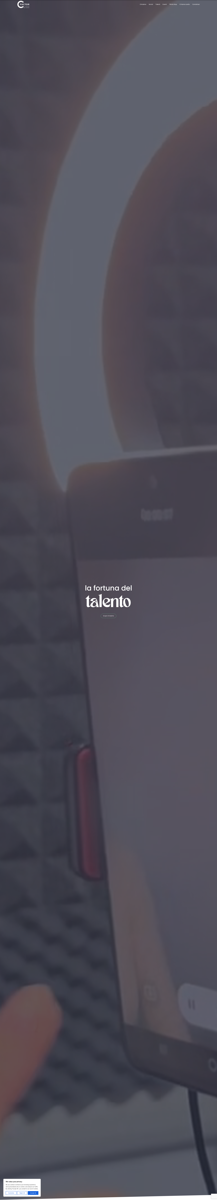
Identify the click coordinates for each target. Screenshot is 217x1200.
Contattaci (196, 4)
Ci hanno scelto (184, 4)
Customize (11, 1193)
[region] (22, 1188)
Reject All (22, 1193)
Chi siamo (143, 4)
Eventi (165, 4)
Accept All (33, 1193)
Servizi (151, 4)
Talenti (157, 4)
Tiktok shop (173, 4)
